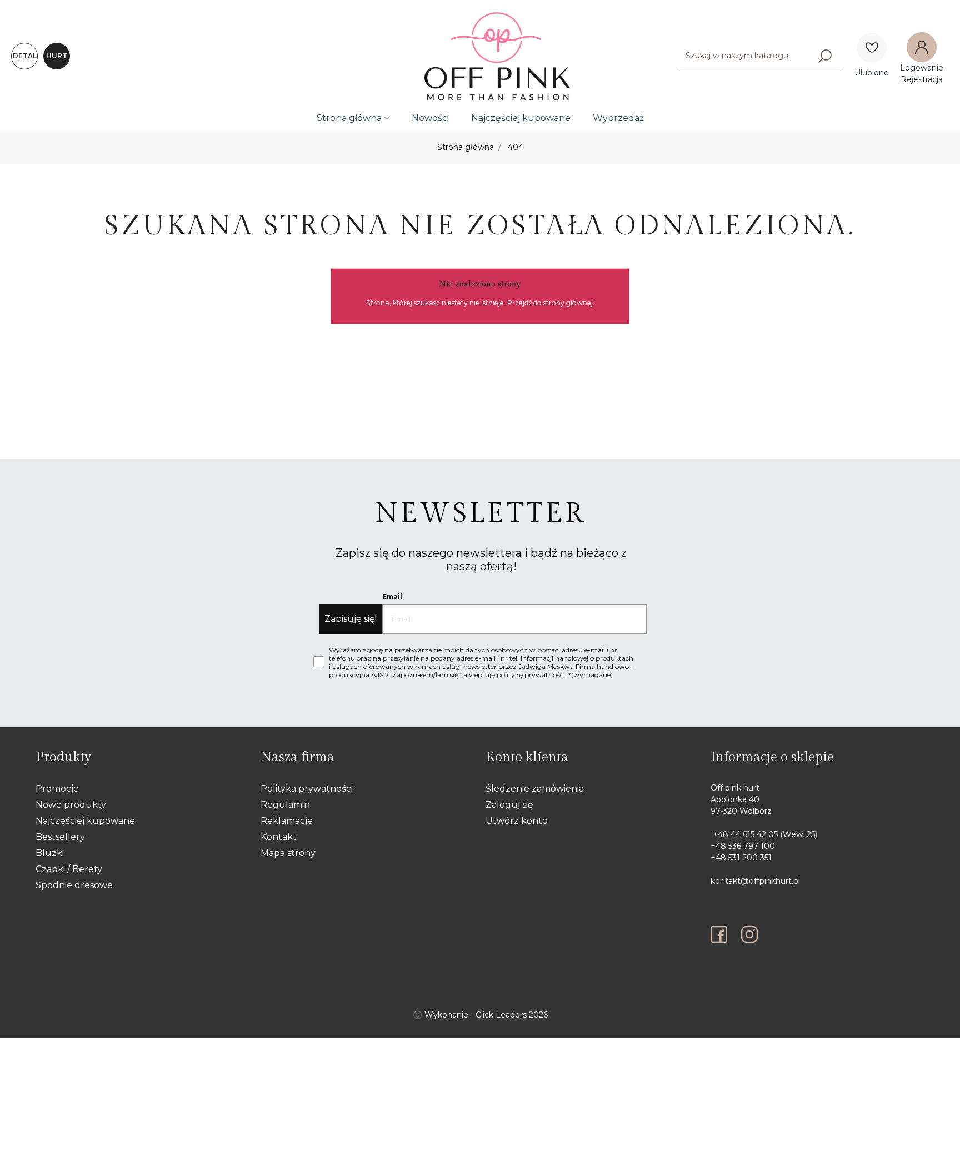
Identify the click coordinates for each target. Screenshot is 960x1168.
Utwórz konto (517, 820)
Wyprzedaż (618, 118)
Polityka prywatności (307, 788)
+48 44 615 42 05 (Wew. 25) (764, 834)
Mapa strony (288, 853)
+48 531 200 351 (741, 858)
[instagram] (749, 934)
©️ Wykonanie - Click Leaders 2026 (480, 1015)
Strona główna (349, 118)
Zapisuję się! (350, 618)
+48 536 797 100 (743, 846)
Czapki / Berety (69, 869)
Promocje (57, 788)
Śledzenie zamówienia (535, 788)
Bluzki (50, 853)
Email (392, 596)
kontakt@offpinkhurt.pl (755, 881)
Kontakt (279, 837)
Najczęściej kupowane (521, 118)
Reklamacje (287, 820)
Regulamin (285, 804)
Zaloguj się (509, 804)
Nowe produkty (71, 804)
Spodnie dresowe (74, 885)
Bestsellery (60, 837)
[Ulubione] (872, 48)
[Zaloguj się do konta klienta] (922, 47)
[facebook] (722, 934)
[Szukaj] (825, 55)
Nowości (430, 118)
